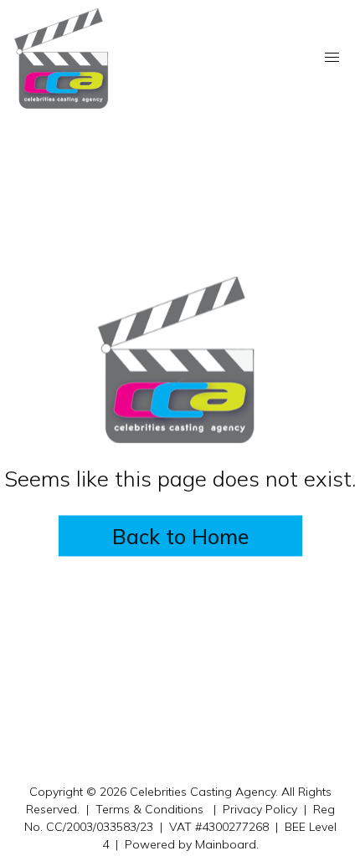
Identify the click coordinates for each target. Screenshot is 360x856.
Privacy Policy (260, 809)
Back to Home (180, 536)
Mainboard (225, 844)
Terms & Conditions (149, 809)
